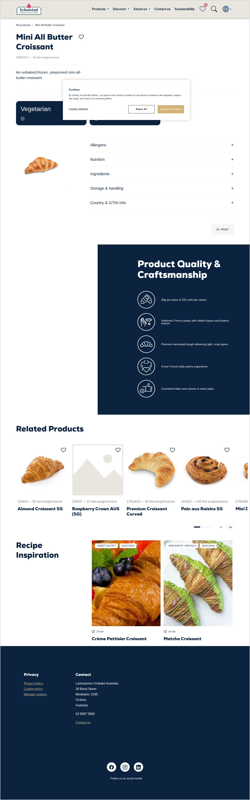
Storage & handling (106, 188)
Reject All (141, 109)
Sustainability (185, 9)
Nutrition (97, 159)
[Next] (230, 527)
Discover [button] (120, 9)
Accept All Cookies (170, 109)
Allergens (98, 145)
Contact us (162, 9)
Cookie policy (33, 689)
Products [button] (99, 9)
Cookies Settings (78, 109)
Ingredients (100, 174)
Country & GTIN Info (108, 203)
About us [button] (140, 9)
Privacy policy (33, 683)
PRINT (225, 229)
